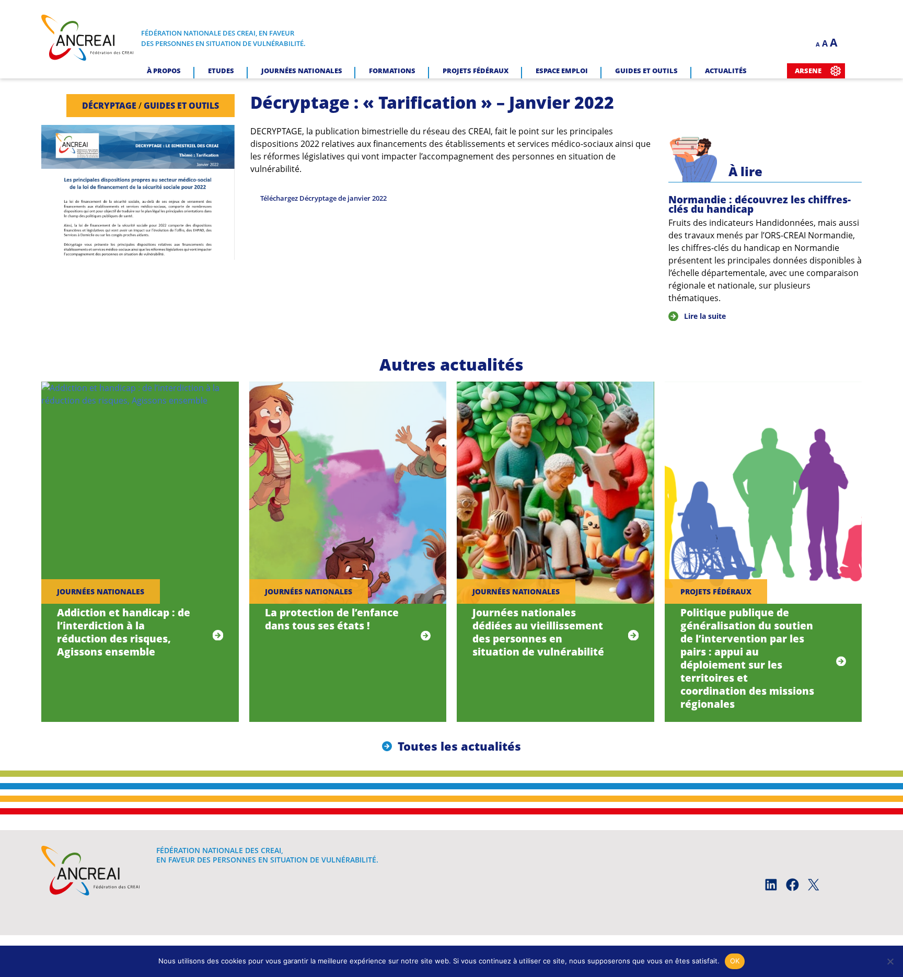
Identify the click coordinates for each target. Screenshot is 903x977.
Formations (392, 70)
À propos (164, 70)
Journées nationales (301, 70)
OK (735, 961)
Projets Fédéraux (475, 70)
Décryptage (109, 105)
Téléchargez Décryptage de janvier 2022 (323, 198)
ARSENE (808, 70)
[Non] (890, 961)
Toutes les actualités (459, 746)
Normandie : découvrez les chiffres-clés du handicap (759, 204)
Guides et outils (646, 70)
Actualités (726, 70)
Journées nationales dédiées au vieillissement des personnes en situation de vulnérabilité (538, 632)
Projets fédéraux (715, 591)
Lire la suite (705, 316)
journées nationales (100, 591)
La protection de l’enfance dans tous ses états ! (332, 619)
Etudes (221, 70)
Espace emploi (562, 70)
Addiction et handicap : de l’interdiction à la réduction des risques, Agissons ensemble (123, 632)
